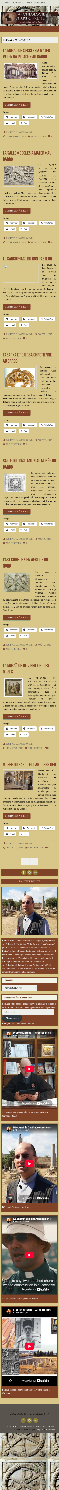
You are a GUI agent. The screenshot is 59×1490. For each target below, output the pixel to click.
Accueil (5, 3)
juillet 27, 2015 (14, 847)
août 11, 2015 (45, 440)
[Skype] (52, 8)
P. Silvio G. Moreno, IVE (19, 132)
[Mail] (56, 8)
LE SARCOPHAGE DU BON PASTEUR (27, 258)
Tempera (39, 1429)
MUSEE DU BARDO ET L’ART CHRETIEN (29, 764)
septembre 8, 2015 (16, 136)
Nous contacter (36, 3)
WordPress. (51, 1429)
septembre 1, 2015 (16, 242)
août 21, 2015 (45, 334)
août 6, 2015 (44, 539)
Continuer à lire (15, 105)
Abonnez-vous (12, 1018)
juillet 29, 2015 (14, 748)
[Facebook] (48, 8)
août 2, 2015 (44, 645)
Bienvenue (18, 3)
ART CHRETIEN (38, 136)
